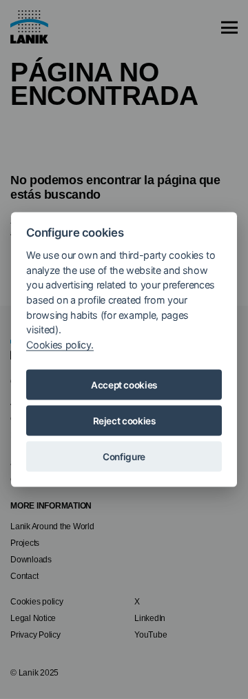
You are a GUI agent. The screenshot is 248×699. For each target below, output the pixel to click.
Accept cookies (124, 385)
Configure (124, 456)
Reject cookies (124, 420)
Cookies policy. (60, 344)
